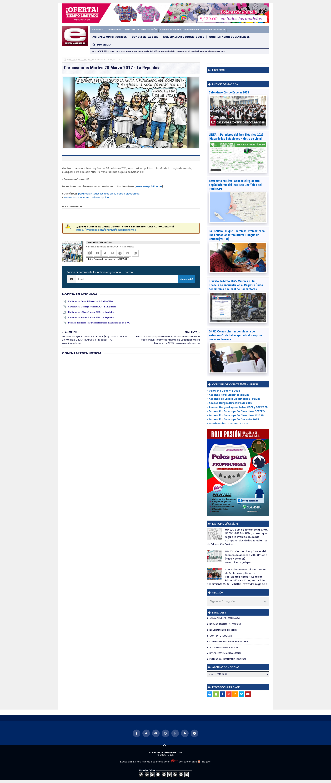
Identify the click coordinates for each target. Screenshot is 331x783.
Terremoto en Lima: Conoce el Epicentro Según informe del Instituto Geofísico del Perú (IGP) (235, 185)
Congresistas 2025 (145, 37)
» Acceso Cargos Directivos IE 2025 (229, 403)
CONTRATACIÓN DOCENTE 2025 (229, 37)
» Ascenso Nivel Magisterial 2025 (228, 395)
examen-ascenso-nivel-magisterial (229, 641)
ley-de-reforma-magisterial (225, 653)
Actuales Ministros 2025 (109, 37)
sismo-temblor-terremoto (224, 618)
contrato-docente (220, 635)
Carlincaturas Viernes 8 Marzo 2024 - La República (91, 317)
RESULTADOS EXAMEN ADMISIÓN (141, 29)
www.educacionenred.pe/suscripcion (86, 197)
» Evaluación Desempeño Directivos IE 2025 (235, 415)
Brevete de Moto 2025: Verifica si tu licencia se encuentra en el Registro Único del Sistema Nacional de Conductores (236, 285)
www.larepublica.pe (149, 186)
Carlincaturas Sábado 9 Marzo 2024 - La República (91, 312)
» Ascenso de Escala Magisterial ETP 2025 (233, 399)
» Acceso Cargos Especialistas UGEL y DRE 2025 (237, 407)
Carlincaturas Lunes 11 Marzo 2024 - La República (90, 301)
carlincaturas (103, 59)
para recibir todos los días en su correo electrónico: (109, 193)
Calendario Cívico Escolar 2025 (229, 92)
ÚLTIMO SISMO (101, 44)
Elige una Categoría (222, 601)
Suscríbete (97, 29)
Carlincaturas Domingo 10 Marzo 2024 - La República (92, 307)
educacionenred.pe (72, 206)
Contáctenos (114, 29)
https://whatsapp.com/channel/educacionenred (106, 230)
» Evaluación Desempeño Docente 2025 (233, 419)
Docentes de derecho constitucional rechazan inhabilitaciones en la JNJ (99, 323)
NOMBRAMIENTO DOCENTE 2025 (183, 37)
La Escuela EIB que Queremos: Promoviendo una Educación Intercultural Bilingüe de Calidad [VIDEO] (237, 235)
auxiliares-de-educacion (223, 647)
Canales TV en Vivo (170, 29)
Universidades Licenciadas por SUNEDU (204, 29)
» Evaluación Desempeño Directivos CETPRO (236, 411)
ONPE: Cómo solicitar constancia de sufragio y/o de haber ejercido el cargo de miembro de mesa (235, 335)
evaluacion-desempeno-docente (227, 659)
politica (117, 59)
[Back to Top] (164, 745)
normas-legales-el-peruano (225, 624)
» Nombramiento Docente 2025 (227, 423)
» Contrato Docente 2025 (223, 390)
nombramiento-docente (223, 630)
